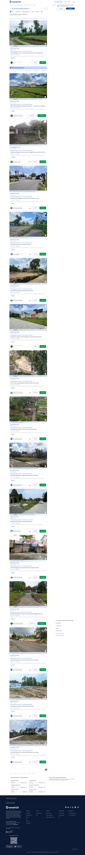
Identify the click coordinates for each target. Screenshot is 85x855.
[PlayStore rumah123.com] (18, 846)
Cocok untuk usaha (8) (43, 18)
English (70, 8)
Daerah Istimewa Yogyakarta (22, 773)
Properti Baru (18, 11)
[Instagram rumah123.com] (70, 807)
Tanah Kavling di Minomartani (60, 635)
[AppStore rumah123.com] (9, 846)
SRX (59, 817)
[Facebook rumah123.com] (66, 807)
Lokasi (42, 11)
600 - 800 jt (27, 70)
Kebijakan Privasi (49, 813)
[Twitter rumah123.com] (68, 807)
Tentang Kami (28, 813)
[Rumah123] (15, 2)
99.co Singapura (61, 815)
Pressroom (27, 821)
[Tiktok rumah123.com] (78, 807)
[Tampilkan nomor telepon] (35, 115)
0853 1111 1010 (16, 824)
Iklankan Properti (39, 813)
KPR (37, 815)
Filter (11, 11)
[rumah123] (12, 807)
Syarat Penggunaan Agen (50, 817)
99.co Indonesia (61, 813)
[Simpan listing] (45, 22)
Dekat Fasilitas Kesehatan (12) (23, 18)
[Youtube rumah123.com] (72, 807)
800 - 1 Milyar (35, 70)
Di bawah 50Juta (58, 625)
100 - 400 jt (13, 70)
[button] (27, 9)
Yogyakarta (29, 773)
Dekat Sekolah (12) (34, 18)
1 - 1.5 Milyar (43, 70)
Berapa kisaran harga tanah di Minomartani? (57, 777)
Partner (27, 817)
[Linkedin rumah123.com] (75, 807)
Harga (32, 11)
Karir (26, 819)
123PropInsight (28, 823)
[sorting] (14, 12)
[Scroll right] (46, 18)
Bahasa (61, 8)
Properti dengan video (26, 11)
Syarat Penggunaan (49, 815)
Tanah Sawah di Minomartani (60, 633)
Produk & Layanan (29, 815)
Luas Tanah (37, 11)
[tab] (65, 623)
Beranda (10, 773)
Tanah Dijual (15, 773)
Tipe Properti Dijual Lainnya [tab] (11, 798)
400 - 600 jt (20, 70)
